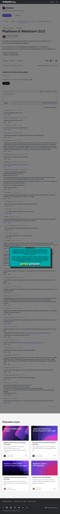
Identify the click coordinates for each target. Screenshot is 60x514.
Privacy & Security (7, 501)
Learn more (32, 254)
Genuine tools (32, 501)
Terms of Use (38, 259)
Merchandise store (52, 508)
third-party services (19, 260)
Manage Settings (34, 264)
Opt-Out (40, 261)
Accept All (24, 264)
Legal (24, 501)
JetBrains (15, 510)
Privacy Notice (26, 259)
